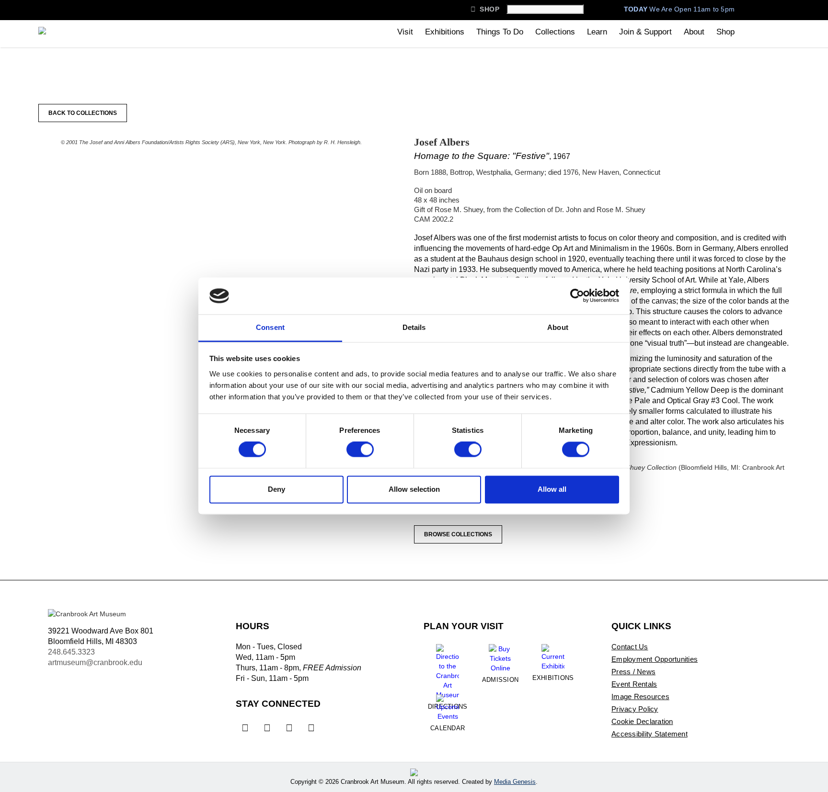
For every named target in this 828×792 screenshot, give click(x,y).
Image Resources (640, 696)
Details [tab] (414, 327)
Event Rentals (634, 684)
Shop (485, 9)
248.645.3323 (71, 652)
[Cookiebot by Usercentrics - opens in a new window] (577, 296)
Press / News (633, 672)
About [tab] (557, 327)
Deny (276, 489)
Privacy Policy (634, 709)
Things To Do (499, 31)
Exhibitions (444, 31)
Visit (405, 31)
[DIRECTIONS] (448, 668)
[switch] (360, 449)
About (694, 31)
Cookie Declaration (642, 721)
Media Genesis (515, 781)
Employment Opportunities (654, 659)
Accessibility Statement (649, 734)
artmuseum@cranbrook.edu (95, 662)
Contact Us (629, 647)
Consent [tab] (270, 327)
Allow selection (414, 489)
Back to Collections (82, 113)
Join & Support (645, 31)
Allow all (552, 489)
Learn (597, 31)
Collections (555, 31)
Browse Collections (458, 534)
